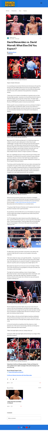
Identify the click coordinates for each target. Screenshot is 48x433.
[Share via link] (16, 379)
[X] (24, 427)
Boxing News (14, 10)
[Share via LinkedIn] (13, 379)
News (20, 10)
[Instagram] (19, 427)
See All (39, 387)
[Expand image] (12, 343)
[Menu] (41, 3)
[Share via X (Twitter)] (10, 379)
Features (25, 10)
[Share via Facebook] (7, 379)
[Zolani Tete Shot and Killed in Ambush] (14, 395)
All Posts (7, 10)
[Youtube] (27, 427)
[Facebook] (21, 427)
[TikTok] (29, 427)
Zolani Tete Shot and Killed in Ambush (14, 402)
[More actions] (40, 38)
